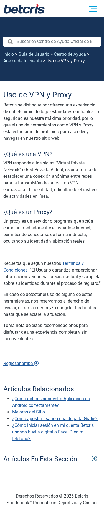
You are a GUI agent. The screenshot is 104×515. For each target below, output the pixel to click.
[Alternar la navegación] (93, 8)
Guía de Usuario (33, 54)
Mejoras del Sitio (28, 412)
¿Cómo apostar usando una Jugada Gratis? (55, 418)
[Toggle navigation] (52, 458)
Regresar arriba (18, 363)
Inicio (8, 54)
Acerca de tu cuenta (22, 61)
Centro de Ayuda (70, 54)
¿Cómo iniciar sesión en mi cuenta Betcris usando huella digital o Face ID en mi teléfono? (53, 432)
